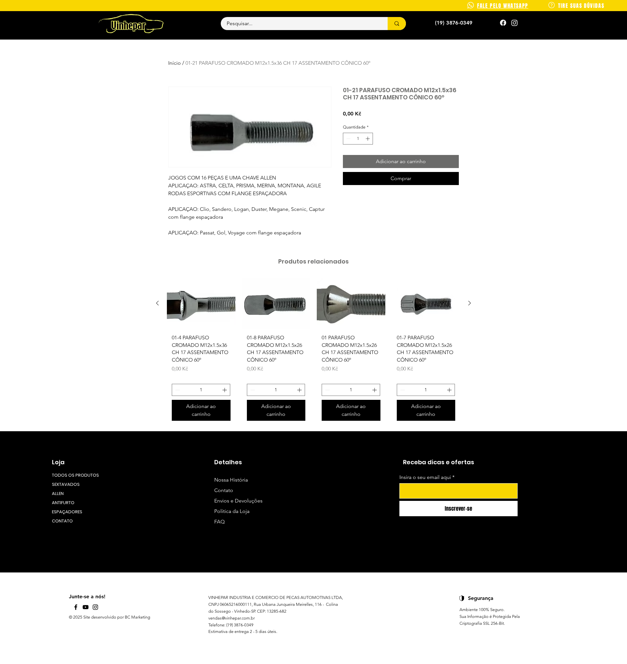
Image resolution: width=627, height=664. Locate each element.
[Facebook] (75, 607)
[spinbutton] (358, 138)
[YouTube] (85, 607)
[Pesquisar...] (397, 23)
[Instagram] (514, 23)
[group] (313, 351)
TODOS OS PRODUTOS (75, 475)
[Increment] (368, 138)
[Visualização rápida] (201, 303)
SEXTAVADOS (66, 484)
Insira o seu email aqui (425, 477)
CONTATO (62, 521)
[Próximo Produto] (470, 303)
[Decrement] (348, 138)
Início (174, 63)
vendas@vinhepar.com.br (231, 618)
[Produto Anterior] (157, 303)
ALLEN (58, 493)
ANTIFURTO (63, 503)
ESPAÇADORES (67, 512)
